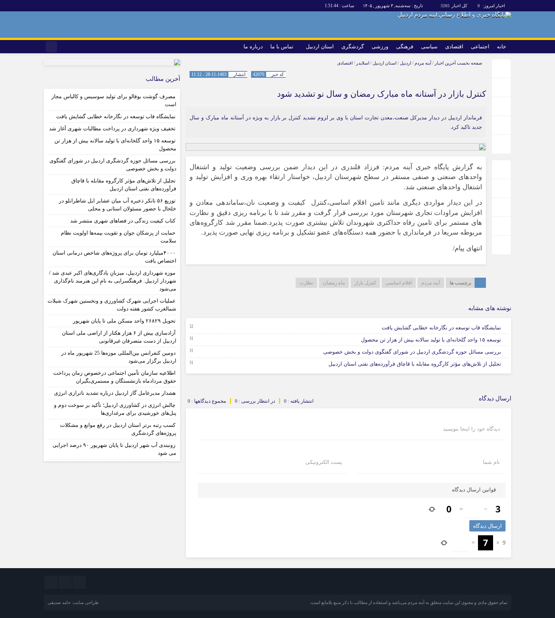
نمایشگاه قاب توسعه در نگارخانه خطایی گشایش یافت (441, 328)
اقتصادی (454, 46)
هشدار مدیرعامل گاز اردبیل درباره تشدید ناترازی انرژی (115, 393)
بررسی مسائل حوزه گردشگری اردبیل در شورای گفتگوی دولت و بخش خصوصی (412, 352)
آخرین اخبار (445, 63)
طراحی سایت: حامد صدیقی (73, 602)
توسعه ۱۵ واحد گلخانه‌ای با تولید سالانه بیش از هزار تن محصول (431, 340)
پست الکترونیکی (323, 462)
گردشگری (352, 46)
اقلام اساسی (398, 283)
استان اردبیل (320, 46)
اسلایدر (362, 63)
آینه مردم (423, 63)
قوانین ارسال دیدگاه (474, 490)
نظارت (306, 283)
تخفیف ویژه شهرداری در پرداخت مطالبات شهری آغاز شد (112, 128)
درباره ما (253, 46)
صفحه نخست (469, 63)
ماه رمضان (334, 283)
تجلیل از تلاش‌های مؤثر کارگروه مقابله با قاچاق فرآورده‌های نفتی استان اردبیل (414, 364)
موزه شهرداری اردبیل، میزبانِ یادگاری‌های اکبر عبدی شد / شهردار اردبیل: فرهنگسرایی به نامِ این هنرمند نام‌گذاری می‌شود (112, 281)
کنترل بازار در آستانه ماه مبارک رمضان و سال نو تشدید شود (381, 94)
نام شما (491, 462)
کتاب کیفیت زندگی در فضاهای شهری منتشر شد (123, 221)
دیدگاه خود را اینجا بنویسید (471, 429)
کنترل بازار (365, 283)
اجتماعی (480, 46)
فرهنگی (404, 46)
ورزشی (380, 46)
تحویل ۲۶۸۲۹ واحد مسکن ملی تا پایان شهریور (124, 321)
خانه (501, 46)
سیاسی (429, 46)
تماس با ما (281, 46)
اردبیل (405, 63)
